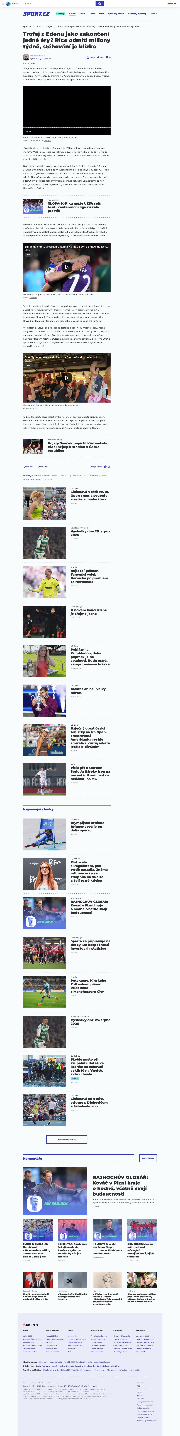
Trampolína (60, 1366)
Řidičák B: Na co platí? (145, 1345)
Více (153, 13)
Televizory (110, 1370)
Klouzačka (79, 1366)
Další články (148, 1158)
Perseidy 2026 (69, 1362)
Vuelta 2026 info (52, 1336)
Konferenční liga (56, 440)
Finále (26, 479)
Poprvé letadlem (120, 1339)
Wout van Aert (51, 1349)
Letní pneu (90, 1370)
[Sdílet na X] (109, 466)
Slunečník (70, 1366)
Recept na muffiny (98, 1339)
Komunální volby (30, 1352)
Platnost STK (141, 1352)
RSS (138, 1386)
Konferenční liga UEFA (41, 479)
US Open (75, 488)
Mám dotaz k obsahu (145, 1411)
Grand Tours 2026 (52, 1352)
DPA (69, 1386)
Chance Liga (76, 607)
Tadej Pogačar (51, 1345)
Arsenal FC (64, 475)
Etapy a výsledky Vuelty (55, 1339)
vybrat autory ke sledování (40, 59)
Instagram (141, 1392)
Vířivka (117, 1366)
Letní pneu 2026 (142, 1336)
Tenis (92, 13)
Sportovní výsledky (80, 528)
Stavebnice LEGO (63, 1370)
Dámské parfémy (78, 1370)
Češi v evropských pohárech (98, 1362)
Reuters (75, 1386)
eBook (92, 57)
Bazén (38, 1366)
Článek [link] (28, 93)
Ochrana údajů (143, 1408)
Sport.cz (42, 56)
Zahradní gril (108, 1366)
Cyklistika (75, 859)
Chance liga (72, 1336)
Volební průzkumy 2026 (32, 1339)
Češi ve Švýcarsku (120, 1345)
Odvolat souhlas (143, 1418)
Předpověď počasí (55, 1362)
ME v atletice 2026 (75, 1345)
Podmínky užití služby (145, 1405)
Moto (101, 13)
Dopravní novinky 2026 (145, 1342)
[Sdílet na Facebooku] (105, 466)
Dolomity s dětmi (120, 1352)
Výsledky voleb (29, 1342)
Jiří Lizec (34, 56)
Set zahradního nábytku (93, 1366)
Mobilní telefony (49, 1370)
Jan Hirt (49, 1342)
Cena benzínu (81, 1362)
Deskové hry (100, 1370)
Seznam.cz (171, 4)
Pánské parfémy (134, 1370)
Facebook (141, 1389)
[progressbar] (67, 127)
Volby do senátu (29, 1349)
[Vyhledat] (100, 3)
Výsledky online (116, 13)
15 (110, 57)
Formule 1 (72, 1349)
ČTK (65, 1386)
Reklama (140, 1399)
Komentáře (53, 200)
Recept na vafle (97, 1349)
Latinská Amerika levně (122, 1349)
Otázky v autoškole (143, 1349)
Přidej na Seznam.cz (145, 1402)
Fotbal (72, 13)
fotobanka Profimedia (87, 1386)
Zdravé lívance (96, 1342)
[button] (67, 106)
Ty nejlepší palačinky (99, 1336)
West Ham (77, 475)
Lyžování (75, 819)
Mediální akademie (144, 1414)
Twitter (140, 1395)
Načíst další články (67, 1139)
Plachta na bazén (48, 1366)
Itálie (73, 764)
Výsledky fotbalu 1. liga (77, 1339)
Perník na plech (97, 1352)
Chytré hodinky (121, 1370)
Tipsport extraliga (75, 1342)
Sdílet (102, 57)
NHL (70, 1352)
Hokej (82, 13)
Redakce (140, 1383)
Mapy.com (43, 1362)
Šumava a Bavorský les (122, 1342)
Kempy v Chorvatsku (121, 1336)
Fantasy (60, 13)
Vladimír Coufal (49, 475)
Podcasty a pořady (137, 13)
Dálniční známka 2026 (144, 1339)
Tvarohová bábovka (98, 1345)
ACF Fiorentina (91, 475)
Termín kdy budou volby (32, 1345)
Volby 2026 (27, 1336)
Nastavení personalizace (146, 1421)
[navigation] (3, 4)
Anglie (74, 567)
